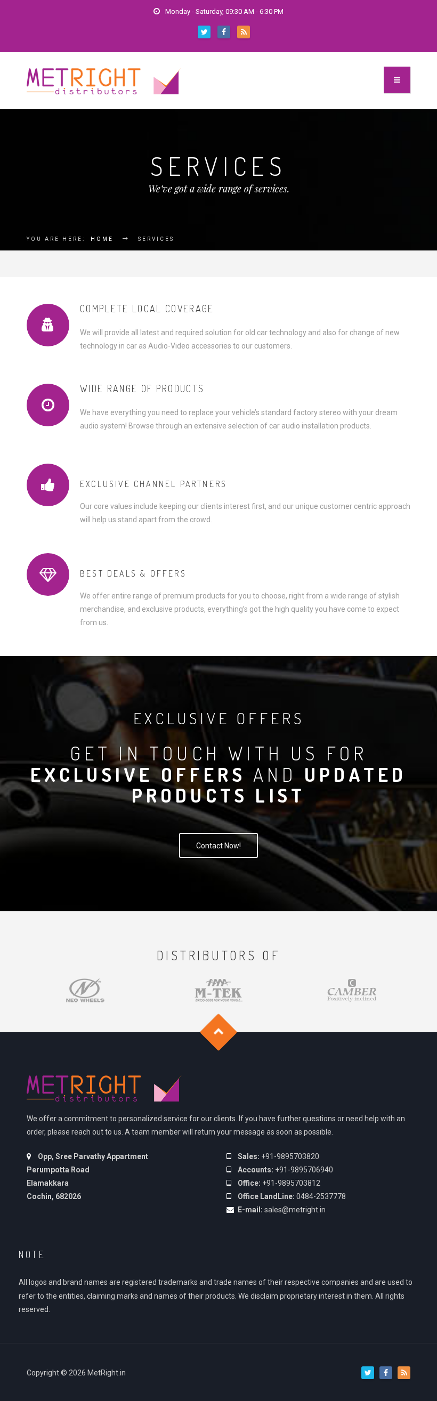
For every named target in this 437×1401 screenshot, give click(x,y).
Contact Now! (218, 845)
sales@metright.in (295, 1209)
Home (102, 239)
